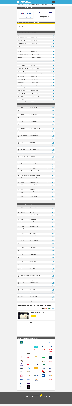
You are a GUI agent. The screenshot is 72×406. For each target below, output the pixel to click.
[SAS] (43, 375)
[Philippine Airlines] (36, 371)
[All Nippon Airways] (50, 346)
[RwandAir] (36, 375)
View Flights (52, 35)
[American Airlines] (21, 349)
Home (19, 4)
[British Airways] (21, 351)
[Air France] (21, 346)
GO (53, 1)
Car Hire (26, 4)
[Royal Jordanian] (28, 375)
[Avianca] (50, 349)
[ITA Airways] (43, 364)
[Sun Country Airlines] (43, 379)
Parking (37, 4)
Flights (22, 4)
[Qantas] (43, 371)
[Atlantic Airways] (36, 349)
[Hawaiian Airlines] (21, 364)
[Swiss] (50, 379)
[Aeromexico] (28, 342)
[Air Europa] (50, 342)
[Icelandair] (36, 364)
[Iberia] (28, 364)
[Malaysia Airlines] (43, 368)
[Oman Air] (28, 371)
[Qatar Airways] (50, 371)
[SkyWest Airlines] (21, 379)
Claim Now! (33, 315)
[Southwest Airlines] (28, 379)
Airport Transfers (32, 4)
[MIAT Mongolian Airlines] (50, 368)
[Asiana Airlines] (28, 349)
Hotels (46, 4)
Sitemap (50, 396)
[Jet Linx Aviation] (21, 368)
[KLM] (28, 368)
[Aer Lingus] (21, 342)
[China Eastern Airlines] (50, 351)
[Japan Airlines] (50, 364)
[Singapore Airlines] (50, 375)
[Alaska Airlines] (43, 346)
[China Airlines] (43, 351)
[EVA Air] (43, 357)
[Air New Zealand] (28, 346)
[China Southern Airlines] (21, 353)
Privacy (47, 396)
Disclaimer (44, 396)
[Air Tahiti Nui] (36, 346)
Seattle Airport (25, 2)
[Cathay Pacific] (36, 351)
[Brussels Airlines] (28, 351)
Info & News (42, 4)
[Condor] (28, 353)
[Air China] (43, 342)
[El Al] (50, 353)
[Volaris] (28, 386)
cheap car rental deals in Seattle (29, 306)
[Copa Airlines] (36, 353)
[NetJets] (21, 371)
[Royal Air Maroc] (21, 375)
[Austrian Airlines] (43, 349)
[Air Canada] (36, 342)
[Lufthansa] (36, 368)
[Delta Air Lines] (43, 353)
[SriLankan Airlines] (36, 379)
